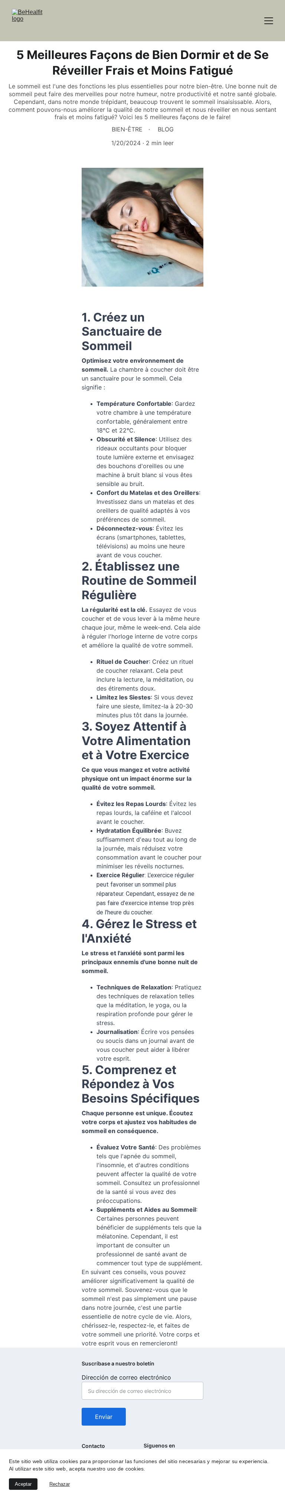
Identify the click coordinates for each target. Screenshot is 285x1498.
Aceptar (23, 1484)
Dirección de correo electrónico (126, 1377)
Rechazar (59, 1484)
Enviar (103, 1416)
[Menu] (268, 20)
